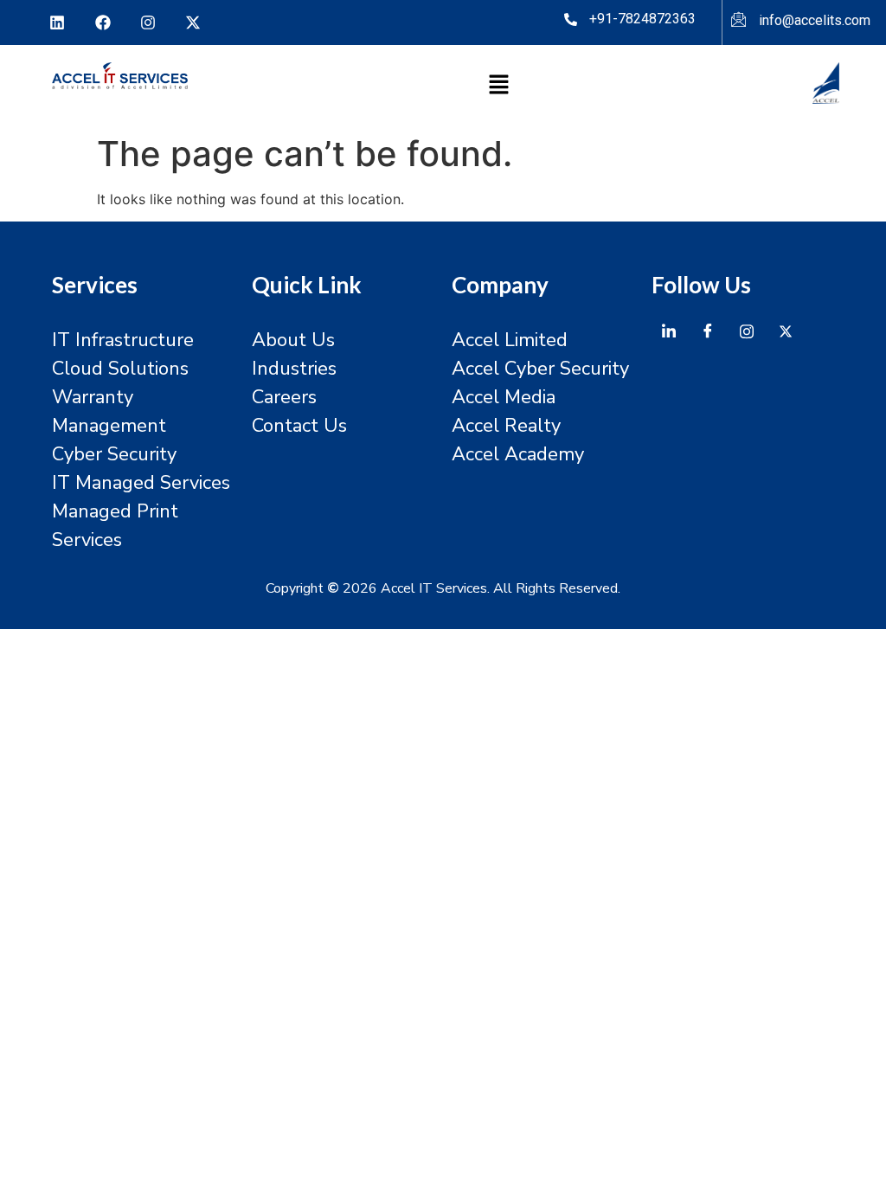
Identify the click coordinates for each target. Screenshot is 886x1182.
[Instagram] (148, 22)
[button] (499, 86)
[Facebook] (102, 22)
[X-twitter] (193, 22)
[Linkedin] (57, 22)
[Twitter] (786, 331)
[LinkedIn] (669, 331)
